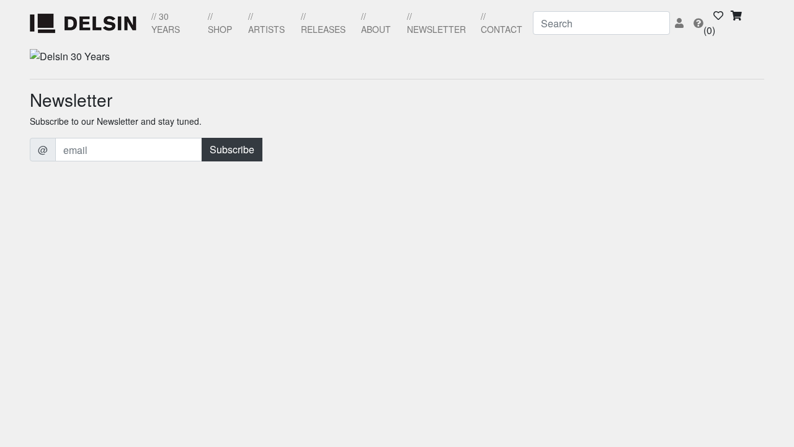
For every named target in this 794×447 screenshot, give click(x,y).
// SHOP (220, 22)
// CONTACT (501, 22)
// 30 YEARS (165, 22)
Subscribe (232, 149)
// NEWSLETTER (436, 22)
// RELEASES (323, 22)
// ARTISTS (266, 22)
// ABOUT (376, 22)
